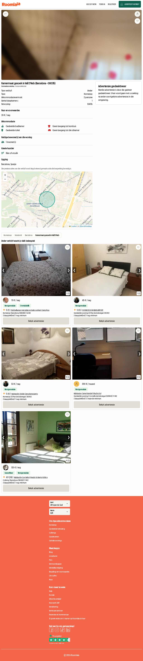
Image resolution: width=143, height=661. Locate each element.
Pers (50, 560)
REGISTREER (112, 4)
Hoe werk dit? (54, 603)
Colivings (52, 533)
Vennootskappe (55, 564)
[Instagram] (57, 630)
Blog (51, 552)
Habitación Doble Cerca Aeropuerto (24, 394)
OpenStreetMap (86, 226)
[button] (5, 175)
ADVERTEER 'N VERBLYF (132, 4)
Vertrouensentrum (56, 611)
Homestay (53, 525)
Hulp (50, 591)
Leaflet (73, 226)
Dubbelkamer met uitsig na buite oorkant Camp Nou (30, 310)
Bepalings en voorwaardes (59, 572)
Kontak (52, 595)
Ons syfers (53, 576)
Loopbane (53, 556)
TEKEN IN (102, 4)
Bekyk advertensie (36, 321)
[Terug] (5, 17)
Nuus (51, 580)
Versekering (53, 607)
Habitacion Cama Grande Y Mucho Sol (87, 393)
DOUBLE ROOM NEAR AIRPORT (92, 310)
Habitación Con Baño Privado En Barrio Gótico (31, 477)
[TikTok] (62, 630)
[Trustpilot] (59, 643)
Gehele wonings (55, 541)
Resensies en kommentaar (59, 615)
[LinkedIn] (68, 630)
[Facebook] (51, 630)
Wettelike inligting (56, 568)
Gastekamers (54, 537)
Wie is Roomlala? (55, 599)
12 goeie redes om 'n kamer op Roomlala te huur (67, 619)
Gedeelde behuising (57, 529)
